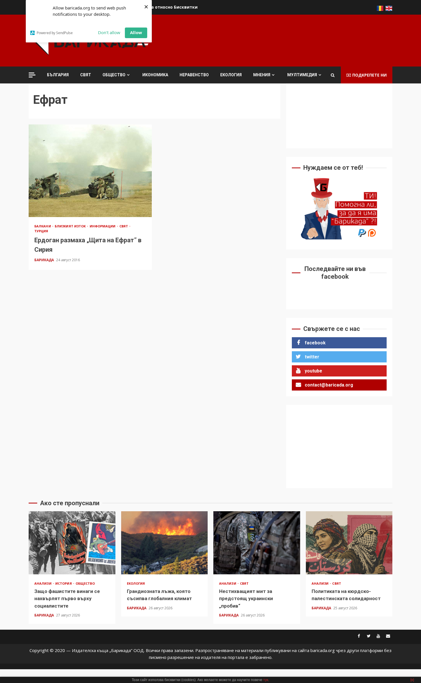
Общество (114, 75)
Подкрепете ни (369, 75)
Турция (41, 231)
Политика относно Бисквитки (165, 7)
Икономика (155, 75)
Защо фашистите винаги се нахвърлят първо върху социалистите (72, 542)
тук (265, 680)
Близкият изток (71, 226)
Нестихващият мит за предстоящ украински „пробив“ (256, 542)
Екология (231, 75)
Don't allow (109, 32)
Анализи (43, 583)
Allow (136, 32)
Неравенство (194, 75)
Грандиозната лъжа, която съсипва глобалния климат (164, 542)
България (58, 75)
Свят (85, 75)
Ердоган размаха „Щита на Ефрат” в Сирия (90, 170)
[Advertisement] (288, 40)
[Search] (333, 75)
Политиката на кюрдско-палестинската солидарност (349, 542)
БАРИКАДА (44, 259)
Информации (103, 226)
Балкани (43, 226)
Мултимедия (302, 75)
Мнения (261, 75)
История (64, 583)
